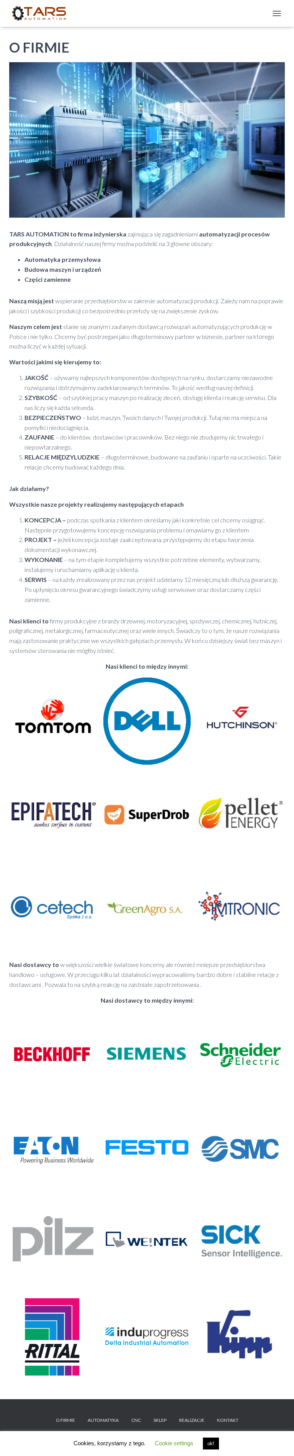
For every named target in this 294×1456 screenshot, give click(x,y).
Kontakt (227, 1420)
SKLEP (160, 1420)
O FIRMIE (65, 1420)
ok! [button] (210, 1443)
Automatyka (103, 1420)
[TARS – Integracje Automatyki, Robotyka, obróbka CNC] (41, 13)
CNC (136, 1420)
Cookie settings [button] (174, 1443)
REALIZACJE (191, 1420)
